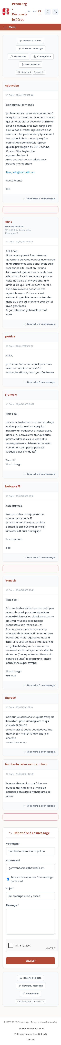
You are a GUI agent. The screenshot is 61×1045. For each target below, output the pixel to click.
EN (29, 11)
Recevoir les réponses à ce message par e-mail (32, 879)
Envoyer (30, 960)
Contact (30, 1039)
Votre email (13, 860)
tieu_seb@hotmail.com (20, 172)
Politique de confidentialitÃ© (30, 1034)
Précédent (25, 72)
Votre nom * (13, 843)
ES (34, 11)
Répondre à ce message (41, 198)
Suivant (38, 72)
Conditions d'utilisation (30, 1028)
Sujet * (10, 888)
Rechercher (20, 56)
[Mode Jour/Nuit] (55, 12)
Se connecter (32, 64)
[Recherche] (48, 12)
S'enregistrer (44, 56)
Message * (12, 905)
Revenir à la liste (32, 40)
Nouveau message (32, 48)
